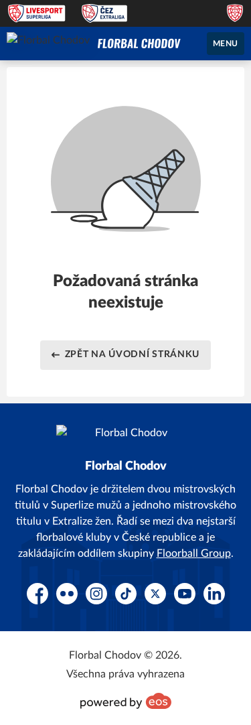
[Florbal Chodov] (139, 43)
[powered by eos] (125, 701)
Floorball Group (194, 553)
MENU (225, 44)
